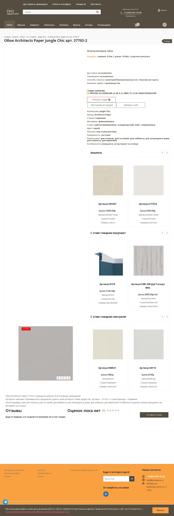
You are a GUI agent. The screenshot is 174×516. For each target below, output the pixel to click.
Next (167, 152)
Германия (100, 118)
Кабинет (164, 10)
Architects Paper (102, 114)
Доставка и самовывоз (14, 470)
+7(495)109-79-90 (133, 12)
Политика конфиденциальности (84, 470)
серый (96, 128)
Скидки (7, 476)
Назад (167, 41)
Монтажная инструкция (102, 105)
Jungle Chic (104, 111)
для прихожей (109, 140)
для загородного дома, (157, 138)
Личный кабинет (44, 473)
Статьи (40, 476)
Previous (162, 152)
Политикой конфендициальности (54, 511)
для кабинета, (137, 138)
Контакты (41, 470)
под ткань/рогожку (106, 131)
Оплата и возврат (12, 473)
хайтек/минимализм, (105, 125)
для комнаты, (94, 140)
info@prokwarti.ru (155, 480)
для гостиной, (122, 138)
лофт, (138, 125)
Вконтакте (106, 494)
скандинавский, (126, 125)
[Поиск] (97, 12)
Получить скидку (100, 99)
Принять (160, 510)
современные (148, 125)
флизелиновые (106, 121)
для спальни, (107, 138)
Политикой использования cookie (21, 511)
